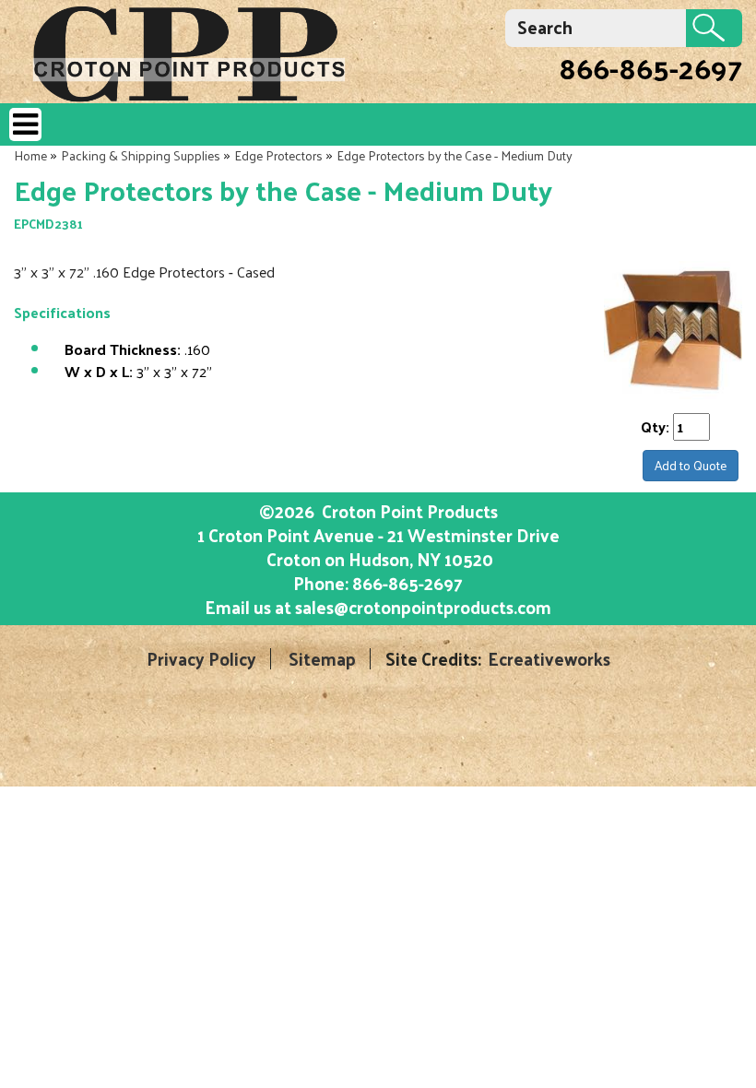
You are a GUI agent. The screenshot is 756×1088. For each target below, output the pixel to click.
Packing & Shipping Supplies (140, 155)
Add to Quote (690, 465)
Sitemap (322, 658)
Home (30, 155)
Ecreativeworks (549, 658)
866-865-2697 (650, 67)
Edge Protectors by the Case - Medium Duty (455, 155)
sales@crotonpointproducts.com (423, 606)
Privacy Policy (201, 658)
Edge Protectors (278, 155)
